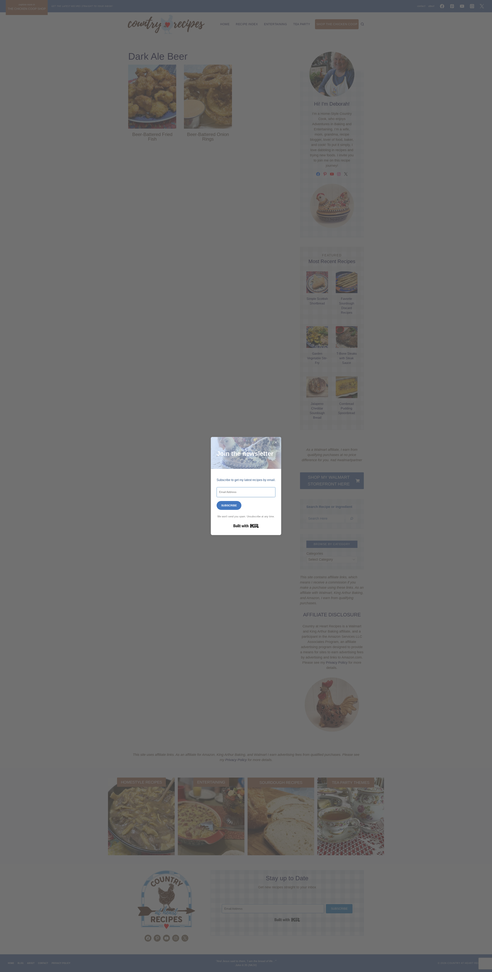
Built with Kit (246, 525)
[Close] (276, 442)
